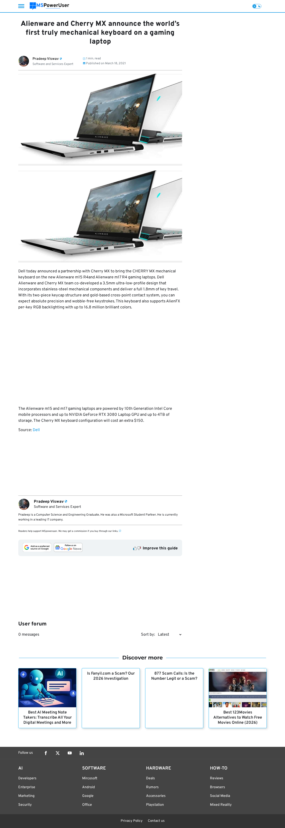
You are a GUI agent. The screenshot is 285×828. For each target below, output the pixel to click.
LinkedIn (82, 753)
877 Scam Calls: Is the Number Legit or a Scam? (174, 676)
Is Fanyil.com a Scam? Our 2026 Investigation (111, 676)
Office (87, 805)
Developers (27, 778)
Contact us (156, 821)
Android (88, 787)
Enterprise (26, 787)
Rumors (152, 787)
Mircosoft (89, 778)
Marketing (26, 796)
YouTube (70, 753)
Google (88, 796)
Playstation (155, 805)
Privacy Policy (131, 821)
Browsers (217, 787)
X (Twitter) (58, 753)
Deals (150, 778)
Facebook (46, 753)
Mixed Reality (221, 805)
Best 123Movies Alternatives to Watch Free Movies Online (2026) (237, 717)
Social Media (220, 796)
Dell (36, 430)
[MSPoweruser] (49, 6)
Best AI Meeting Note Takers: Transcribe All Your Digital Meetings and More (47, 717)
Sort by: (148, 634)
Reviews (216, 778)
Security (25, 805)
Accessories (156, 796)
